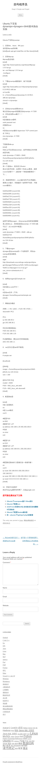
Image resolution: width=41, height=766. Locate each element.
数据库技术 (6, 695)
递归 (16, 748)
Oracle (17, 736)
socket (29, 738)
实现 (13, 744)
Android (5, 637)
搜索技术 (6, 692)
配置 (20, 748)
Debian (25, 728)
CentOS (14, 728)
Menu (20, 15)
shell (25, 738)
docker (30, 728)
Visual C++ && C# (9, 676)
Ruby (4, 673)
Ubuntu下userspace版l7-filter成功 (20, 501)
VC (12, 741)
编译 (25, 745)
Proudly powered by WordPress (12, 762)
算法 (12, 745)
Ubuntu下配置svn (13, 504)
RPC (4, 670)
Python (5, 668)
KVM (28, 734)
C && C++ (6, 640)
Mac (4, 654)
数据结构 (28, 743)
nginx (12, 736)
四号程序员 (20, 4)
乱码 (30, 741)
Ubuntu (7, 740)
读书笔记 (9, 748)
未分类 (5, 698)
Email (5, 596)
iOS (4, 646)
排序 (16, 744)
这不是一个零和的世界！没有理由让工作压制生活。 (29, 541)
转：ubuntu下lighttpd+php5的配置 (20, 515)
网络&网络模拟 (29, 520)
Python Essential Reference (13, 738)
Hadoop (7, 730)
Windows (6, 679)
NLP (4, 657)
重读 (25, 748)
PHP (4, 665)
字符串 (5, 744)
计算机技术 (6, 712)
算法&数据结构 (8, 706)
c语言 (20, 728)
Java (4, 648)
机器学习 (6, 701)
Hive (12, 730)
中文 (26, 741)
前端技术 (6, 684)
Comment (7, 562)
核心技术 (6, 745)
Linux (21, 520)
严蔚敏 (22, 741)
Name (5, 588)
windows (16, 741)
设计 (4, 714)
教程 (20, 743)
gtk (36, 728)
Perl (4, 662)
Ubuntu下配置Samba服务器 (17, 512)
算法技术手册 (19, 745)
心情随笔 (6, 690)
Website (6, 605)
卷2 (33, 741)
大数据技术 (6, 687)
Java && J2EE (26, 730)
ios (16, 730)
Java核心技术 (22, 734)
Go (4, 643)
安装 (9, 744)
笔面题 (5, 703)
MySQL (6, 736)
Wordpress (6, 681)
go (34, 728)
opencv (5, 659)
